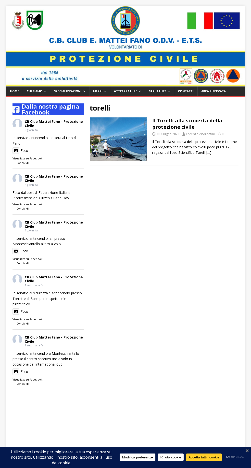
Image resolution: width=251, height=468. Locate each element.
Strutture (157, 91)
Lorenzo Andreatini (200, 134)
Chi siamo (34, 91)
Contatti (186, 91)
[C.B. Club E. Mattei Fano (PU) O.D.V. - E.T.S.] (125, 83)
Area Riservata (213, 91)
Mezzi (97, 91)
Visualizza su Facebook (27, 158)
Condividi (22, 163)
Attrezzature (125, 91)
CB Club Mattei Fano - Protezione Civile (54, 123)
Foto (24, 150)
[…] (208, 152)
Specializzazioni (68, 91)
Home (14, 91)
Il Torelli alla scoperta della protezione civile (187, 123)
